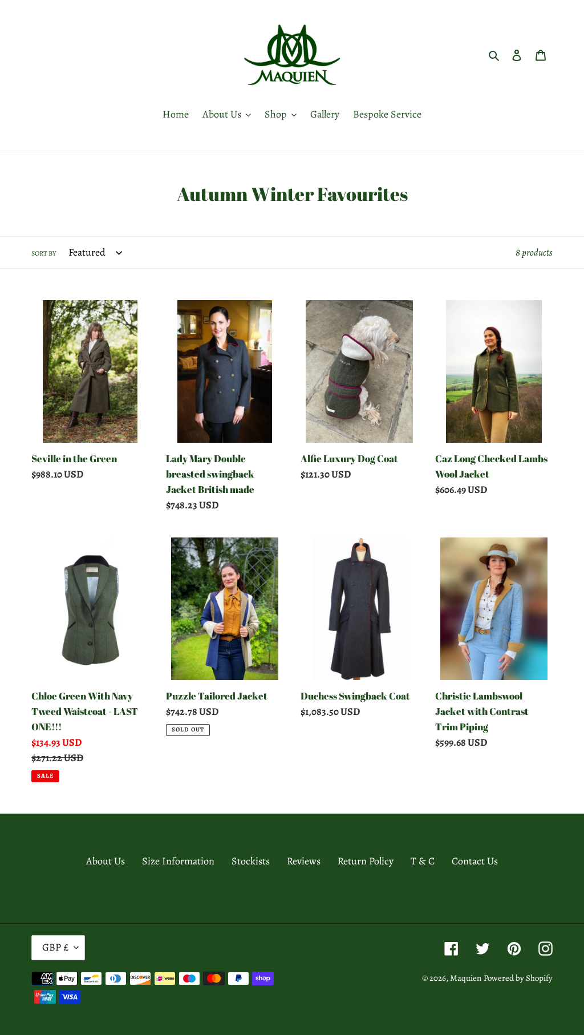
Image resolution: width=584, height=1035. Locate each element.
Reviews (304, 861)
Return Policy (366, 861)
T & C (423, 861)
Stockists (251, 861)
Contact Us (475, 861)
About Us (105, 861)
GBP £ (55, 947)
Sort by (43, 253)
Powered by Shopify (518, 978)
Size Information (178, 861)
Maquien (465, 978)
